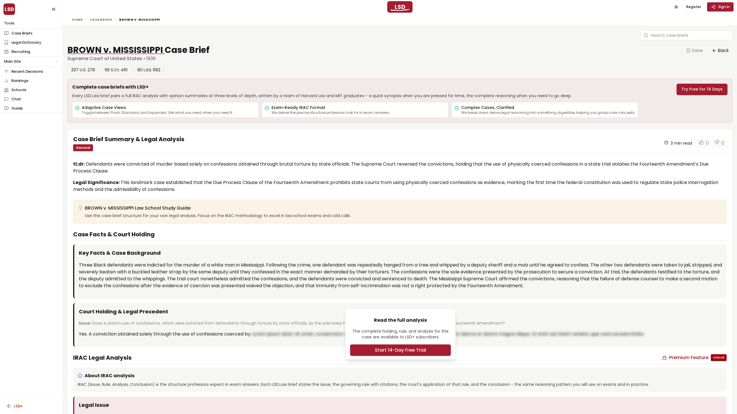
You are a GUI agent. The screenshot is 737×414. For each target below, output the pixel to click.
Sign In (724, 6)
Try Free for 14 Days (702, 89)
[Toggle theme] (676, 7)
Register (693, 6)
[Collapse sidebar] (53, 9)
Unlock (718, 357)
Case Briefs (101, 19)
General (83, 147)
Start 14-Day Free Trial (400, 350)
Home (77, 19)
